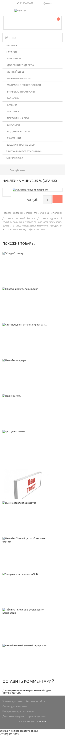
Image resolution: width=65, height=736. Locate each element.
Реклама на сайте (35, 701)
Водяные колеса (18, 131)
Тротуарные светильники (24, 151)
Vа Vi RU (42, 721)
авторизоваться (11, 692)
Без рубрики (17, 170)
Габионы (13, 98)
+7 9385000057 (25, 3)
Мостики (13, 111)
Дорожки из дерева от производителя (24, 716)
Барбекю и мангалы (21, 91)
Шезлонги (14, 58)
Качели (12, 104)
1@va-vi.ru (47, 3)
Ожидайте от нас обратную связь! (19, 731)
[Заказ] (57, 199)
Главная (11, 45)
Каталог (11, 52)
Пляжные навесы (18, 78)
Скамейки (14, 138)
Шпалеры (13, 124)
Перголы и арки (18, 118)
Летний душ (15, 71)
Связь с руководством (14, 706)
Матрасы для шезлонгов (24, 85)
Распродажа (14, 158)
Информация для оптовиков (18, 711)
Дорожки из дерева (20, 65)
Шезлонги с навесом (21, 144)
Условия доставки (12, 701)
